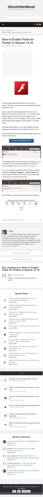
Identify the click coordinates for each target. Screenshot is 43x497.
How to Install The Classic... (22, 253)
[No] (40, 489)
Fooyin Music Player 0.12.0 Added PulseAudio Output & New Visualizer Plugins (23, 457)
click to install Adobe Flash (21, 141)
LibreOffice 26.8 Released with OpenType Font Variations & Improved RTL (23, 320)
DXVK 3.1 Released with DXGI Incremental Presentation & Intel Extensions (22, 299)
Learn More (26, 491)
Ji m (8, 441)
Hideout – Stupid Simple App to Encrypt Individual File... (24, 405)
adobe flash (13, 220)
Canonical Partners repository (26, 166)
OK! (14, 491)
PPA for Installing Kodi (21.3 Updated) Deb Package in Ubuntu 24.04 (23, 471)
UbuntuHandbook (21, 6)
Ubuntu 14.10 (20, 220)
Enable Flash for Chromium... (20, 259)
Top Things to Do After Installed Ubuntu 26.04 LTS (23, 379)
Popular (21, 373)
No (19, 491)
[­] (21, 1)
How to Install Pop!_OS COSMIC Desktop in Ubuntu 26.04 (21, 449)
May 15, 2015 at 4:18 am (17, 275)
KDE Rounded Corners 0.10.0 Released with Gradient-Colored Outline (23, 354)
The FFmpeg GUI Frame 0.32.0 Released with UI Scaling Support (21, 464)
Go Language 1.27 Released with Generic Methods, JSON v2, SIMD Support (22, 340)
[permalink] (39, 220)
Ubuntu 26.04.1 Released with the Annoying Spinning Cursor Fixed (22, 313)
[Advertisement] (17, 63)
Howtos (5, 220)
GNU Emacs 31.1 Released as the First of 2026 (24, 326)
